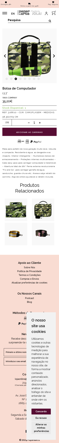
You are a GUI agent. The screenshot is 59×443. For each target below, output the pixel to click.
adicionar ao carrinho (29, 132)
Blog (29, 302)
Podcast (29, 298)
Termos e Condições (30, 275)
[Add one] (40, 123)
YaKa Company (9, 98)
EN (13, 13)
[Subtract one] (29, 123)
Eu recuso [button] (41, 418)
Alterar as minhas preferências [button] (41, 427)
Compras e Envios (29, 279)
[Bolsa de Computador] (29, 56)
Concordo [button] (41, 411)
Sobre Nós (29, 267)
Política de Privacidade (29, 271)
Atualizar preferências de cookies (29, 282)
